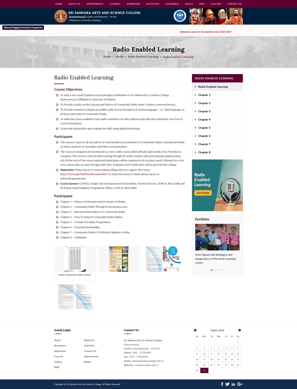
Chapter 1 (204, 95)
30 (197, 370)
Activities (152, 3)
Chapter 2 (204, 103)
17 (204, 359)
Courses (115, 3)
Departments (94, 3)
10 (204, 353)
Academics (172, 3)
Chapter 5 (204, 127)
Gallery (216, 3)
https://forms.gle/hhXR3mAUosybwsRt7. (84, 174)
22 (238, 359)
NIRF (202, 3)
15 (238, 353)
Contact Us (235, 3)
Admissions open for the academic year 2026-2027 (196, 31)
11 (211, 353)
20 (226, 359)
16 (197, 359)
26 (218, 365)
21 (232, 359)
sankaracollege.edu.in (146, 365)
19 (218, 359)
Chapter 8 (204, 152)
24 (204, 365)
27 (226, 365)
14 (232, 353)
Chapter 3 (204, 111)
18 (211, 359)
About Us (74, 3)
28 (232, 365)
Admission (133, 3)
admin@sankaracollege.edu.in (148, 360)
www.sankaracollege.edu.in (109, 170)
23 (197, 365)
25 (211, 365)
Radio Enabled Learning (143, 56)
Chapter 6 (204, 136)
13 (226, 353)
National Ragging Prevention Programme (23, 27)
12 (218, 353)
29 (238, 365)
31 (204, 370)
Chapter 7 (204, 144)
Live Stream (203, 192)
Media (189, 3)
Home (58, 3)
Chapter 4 (204, 119)
